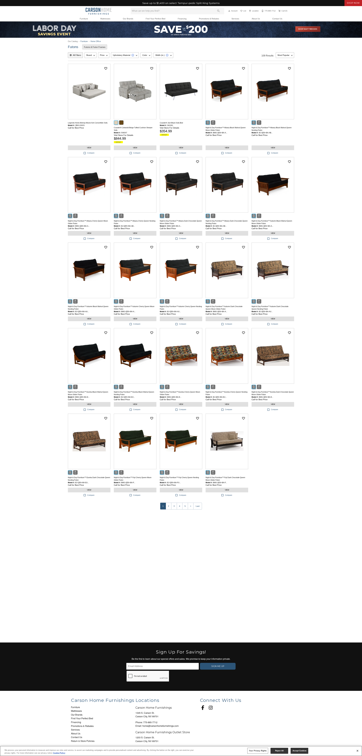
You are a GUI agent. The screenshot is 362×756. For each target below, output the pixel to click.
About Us (256, 19)
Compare (90, 153)
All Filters (77, 55)
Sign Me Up (217, 666)
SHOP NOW (353, 3)
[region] (181, 751)
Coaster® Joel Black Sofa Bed (171, 123)
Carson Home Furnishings (153, 707)
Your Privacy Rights (258, 751)
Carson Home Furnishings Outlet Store (162, 732)
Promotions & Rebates (209, 19)
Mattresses (105, 19)
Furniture (84, 19)
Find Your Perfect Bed (155, 19)
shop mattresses (307, 29)
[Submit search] (218, 10)
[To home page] (99, 11)
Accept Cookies (299, 751)
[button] (229, 11)
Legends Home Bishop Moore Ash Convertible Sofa (87, 123)
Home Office (95, 41)
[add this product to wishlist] (105, 68)
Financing (182, 19)
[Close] (357, 751)
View (89, 148)
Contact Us (277, 19)
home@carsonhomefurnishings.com (160, 725)
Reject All (279, 751)
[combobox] (90, 55)
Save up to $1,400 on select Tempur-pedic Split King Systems (181, 3)
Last (198, 506)
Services (235, 19)
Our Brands (128, 19)
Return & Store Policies (82, 741)
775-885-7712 (150, 722)
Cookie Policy (59, 753)
